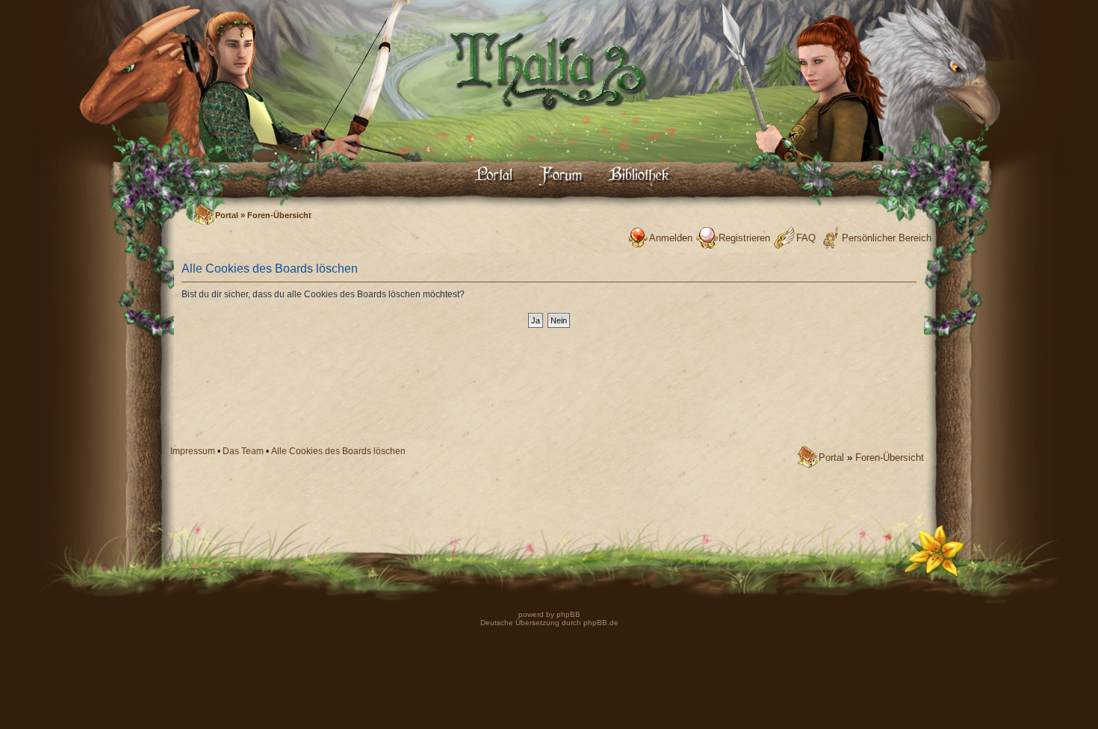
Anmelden (670, 237)
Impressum (192, 451)
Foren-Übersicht (279, 215)
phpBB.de (600, 622)
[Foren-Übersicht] (549, 124)
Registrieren (744, 237)
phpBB (567, 614)
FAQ (806, 237)
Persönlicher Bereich (886, 237)
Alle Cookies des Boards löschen (338, 451)
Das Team (243, 451)
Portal (226, 215)
